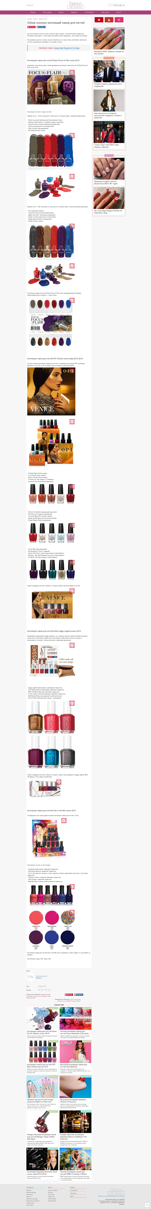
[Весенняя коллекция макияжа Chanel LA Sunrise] (75, 1086)
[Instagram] (32, 5)
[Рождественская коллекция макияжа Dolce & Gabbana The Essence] (75, 1121)
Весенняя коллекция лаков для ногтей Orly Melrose (73, 1065)
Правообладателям (113, 1196)
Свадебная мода (30, 1203)
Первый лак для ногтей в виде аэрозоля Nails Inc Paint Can (40, 1100)
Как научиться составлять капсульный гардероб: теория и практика (108, 115)
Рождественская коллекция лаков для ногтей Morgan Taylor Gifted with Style (38, 996)
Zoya (49, 990)
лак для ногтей (42, 986)
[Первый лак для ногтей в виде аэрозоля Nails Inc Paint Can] (42, 1086)
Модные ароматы (52, 1199)
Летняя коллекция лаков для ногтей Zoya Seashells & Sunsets (74, 1032)
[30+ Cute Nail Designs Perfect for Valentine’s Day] (109, 198)
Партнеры (122, 1196)
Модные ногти (43, 19)
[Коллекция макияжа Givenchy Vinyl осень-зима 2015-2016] (42, 1159)
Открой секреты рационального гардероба (108, 85)
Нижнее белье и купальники (32, 1201)
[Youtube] (30, 5)
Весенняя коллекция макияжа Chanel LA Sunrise (73, 1100)
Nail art (118, 12)
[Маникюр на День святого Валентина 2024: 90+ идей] (109, 169)
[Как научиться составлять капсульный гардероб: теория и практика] (109, 101)
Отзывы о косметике (52, 1190)
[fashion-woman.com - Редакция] (30, 977)
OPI (46, 990)
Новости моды (29, 1205)
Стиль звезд (105, 12)
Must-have (28, 1190)
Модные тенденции (31, 1192)
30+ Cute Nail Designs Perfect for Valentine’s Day (108, 212)
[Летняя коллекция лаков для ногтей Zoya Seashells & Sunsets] (75, 1018)
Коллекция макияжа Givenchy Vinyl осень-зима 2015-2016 (42, 1173)
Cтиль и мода (47, 12)
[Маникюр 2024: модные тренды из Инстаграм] (109, 38)
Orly (39, 990)
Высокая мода (29, 1194)
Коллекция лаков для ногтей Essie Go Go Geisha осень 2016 (42, 1032)
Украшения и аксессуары (32, 1199)
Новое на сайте (109, 155)
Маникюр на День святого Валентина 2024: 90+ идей (105, 182)
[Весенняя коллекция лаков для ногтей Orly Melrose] (75, 1051)
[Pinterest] (27, 5)
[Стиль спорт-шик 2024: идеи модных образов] (109, 132)
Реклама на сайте (102, 1196)
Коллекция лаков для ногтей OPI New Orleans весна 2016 (41, 1065)
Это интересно (89, 12)
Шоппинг (28, 1196)
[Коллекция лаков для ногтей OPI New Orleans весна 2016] (42, 1051)
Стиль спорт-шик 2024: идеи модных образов (106, 146)
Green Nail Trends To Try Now (66, 47)
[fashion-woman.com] (75, 8)
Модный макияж (86, 1076)
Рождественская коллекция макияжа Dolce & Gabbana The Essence (73, 1136)
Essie (42, 990)
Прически (50, 1192)
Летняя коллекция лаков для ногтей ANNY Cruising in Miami (69, 1000)
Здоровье (74, 12)
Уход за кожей (51, 1194)
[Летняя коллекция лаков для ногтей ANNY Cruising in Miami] (75, 1159)
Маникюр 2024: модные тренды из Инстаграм (109, 52)
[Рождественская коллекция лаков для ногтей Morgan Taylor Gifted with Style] (42, 1121)
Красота (61, 12)
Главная (32, 12)
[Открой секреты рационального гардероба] (109, 71)
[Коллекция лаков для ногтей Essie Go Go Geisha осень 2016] (42, 1018)
